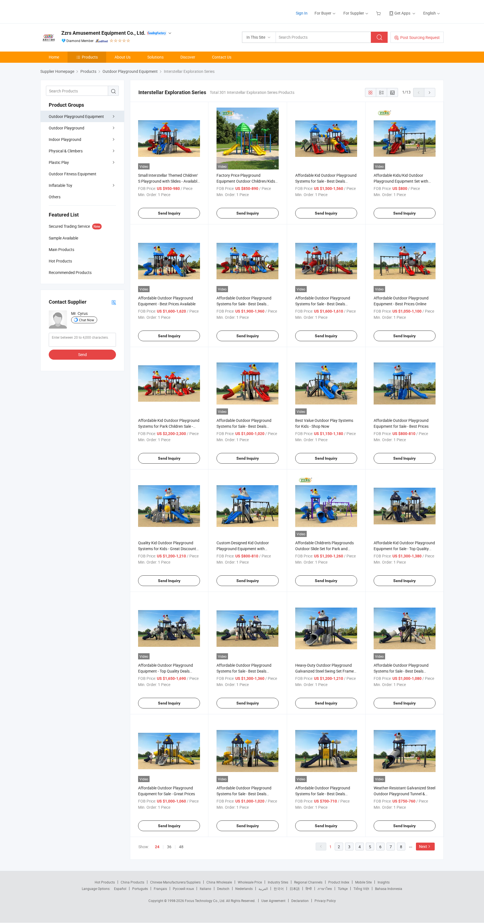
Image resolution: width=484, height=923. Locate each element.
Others (55, 196)
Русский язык (183, 888)
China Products (132, 882)
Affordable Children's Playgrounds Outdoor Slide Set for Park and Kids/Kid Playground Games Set (324, 548)
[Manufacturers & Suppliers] (76, 11)
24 (157, 847)
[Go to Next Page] (429, 92)
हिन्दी (309, 888)
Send (82, 354)
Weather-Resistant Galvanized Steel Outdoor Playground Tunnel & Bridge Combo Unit (404, 793)
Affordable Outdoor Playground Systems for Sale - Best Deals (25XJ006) (244, 303)
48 (181, 846)
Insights (384, 882)
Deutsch (223, 888)
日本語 (295, 888)
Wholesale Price (250, 882)
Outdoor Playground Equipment (76, 116)
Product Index (338, 882)
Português (140, 888)
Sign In (302, 13)
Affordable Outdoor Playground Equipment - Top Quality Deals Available (165, 671)
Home (54, 57)
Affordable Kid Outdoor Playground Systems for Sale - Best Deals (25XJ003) (326, 181)
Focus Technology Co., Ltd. (205, 900)
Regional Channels (308, 882)
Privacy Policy (325, 900)
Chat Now (86, 320)
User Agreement (273, 900)
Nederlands (244, 888)
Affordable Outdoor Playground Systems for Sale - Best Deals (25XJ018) (244, 671)
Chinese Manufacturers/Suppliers (175, 882)
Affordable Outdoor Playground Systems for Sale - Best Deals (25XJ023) (322, 793)
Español (120, 888)
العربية (263, 888)
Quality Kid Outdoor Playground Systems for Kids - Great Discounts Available (168, 548)
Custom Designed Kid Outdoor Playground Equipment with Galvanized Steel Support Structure (247, 548)
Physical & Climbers (66, 151)
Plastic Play (59, 162)
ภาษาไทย (325, 888)
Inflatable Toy (60, 185)
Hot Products (105, 882)
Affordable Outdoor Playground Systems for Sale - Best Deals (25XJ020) (401, 671)
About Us (123, 57)
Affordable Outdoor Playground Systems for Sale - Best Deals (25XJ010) (244, 426)
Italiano (205, 888)
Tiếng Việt (361, 888)
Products (90, 57)
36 (169, 846)
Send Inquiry (169, 213)
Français (160, 888)
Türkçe (343, 888)
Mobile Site (363, 882)
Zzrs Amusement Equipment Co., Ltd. (103, 33)
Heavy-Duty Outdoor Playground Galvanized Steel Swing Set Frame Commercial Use (324, 671)
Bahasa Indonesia (388, 888)
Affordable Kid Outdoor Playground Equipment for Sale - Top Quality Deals (404, 548)
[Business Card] (113, 302)
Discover (187, 57)
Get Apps (402, 13)
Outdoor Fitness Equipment (72, 173)
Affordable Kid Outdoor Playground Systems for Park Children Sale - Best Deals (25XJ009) (168, 426)
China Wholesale (219, 882)
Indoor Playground (65, 139)
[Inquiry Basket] (379, 13)
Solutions (155, 57)
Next (423, 846)
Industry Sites (278, 882)
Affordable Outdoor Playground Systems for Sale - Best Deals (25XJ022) (244, 793)
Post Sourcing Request (420, 37)
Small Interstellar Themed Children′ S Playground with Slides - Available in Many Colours (168, 181)
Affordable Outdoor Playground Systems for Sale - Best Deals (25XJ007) (322, 303)
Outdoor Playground (66, 128)
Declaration (300, 900)
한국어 (279, 888)
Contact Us (221, 57)
